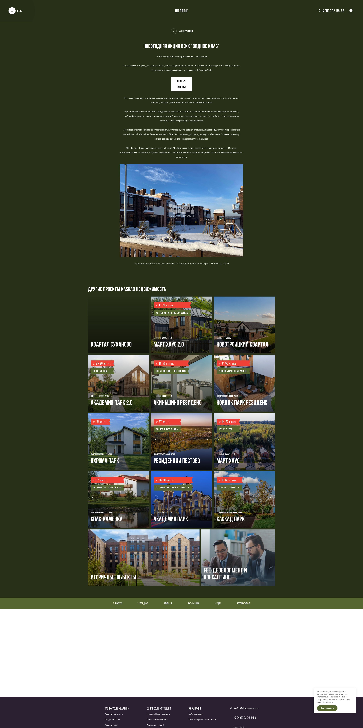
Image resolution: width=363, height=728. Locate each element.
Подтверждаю (327, 708)
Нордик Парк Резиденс (158, 714)
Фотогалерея (193, 603)
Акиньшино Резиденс (157, 719)
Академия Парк (112, 719)
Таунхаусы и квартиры (117, 708)
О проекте (117, 603)
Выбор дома (143, 603)
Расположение (243, 603)
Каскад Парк (111, 725)
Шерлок (181, 11)
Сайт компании (195, 714)
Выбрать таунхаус (181, 84)
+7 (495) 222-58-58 (331, 11)
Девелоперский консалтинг (202, 719)
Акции (218, 603)
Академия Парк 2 (155, 725)
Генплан (168, 603)
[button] (156, 325)
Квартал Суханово (114, 714)
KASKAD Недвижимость (246, 708)
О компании (194, 708)
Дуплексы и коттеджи (159, 708)
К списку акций (186, 31)
